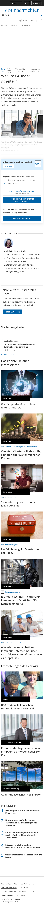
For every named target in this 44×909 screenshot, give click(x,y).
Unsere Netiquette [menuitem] (7, 895)
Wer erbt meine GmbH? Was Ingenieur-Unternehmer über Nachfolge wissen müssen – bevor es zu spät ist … (22, 653)
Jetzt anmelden (12, 312)
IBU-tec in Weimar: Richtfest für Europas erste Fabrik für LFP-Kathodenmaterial (20, 600)
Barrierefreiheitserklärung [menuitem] (10, 899)
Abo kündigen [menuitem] (6, 884)
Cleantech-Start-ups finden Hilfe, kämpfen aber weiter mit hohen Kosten (21, 454)
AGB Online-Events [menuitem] (27, 884)
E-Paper (17, 3)
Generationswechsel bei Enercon (21, 794)
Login (37, 3)
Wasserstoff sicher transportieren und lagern (23, 856)
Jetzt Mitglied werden (22, 218)
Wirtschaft (14, 25)
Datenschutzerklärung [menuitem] (9, 888)
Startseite (4, 25)
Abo (26, 3)
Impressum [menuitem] (21, 895)
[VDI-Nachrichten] (22, 10)
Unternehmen (26, 25)
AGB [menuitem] (15, 884)
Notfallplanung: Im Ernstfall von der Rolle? (20, 550)
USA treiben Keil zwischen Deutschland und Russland (17, 706)
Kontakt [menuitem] (31, 891)
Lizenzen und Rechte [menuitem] (8, 891)
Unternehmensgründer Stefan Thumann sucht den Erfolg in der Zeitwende (21, 823)
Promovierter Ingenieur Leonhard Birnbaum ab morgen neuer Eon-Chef (22, 751)
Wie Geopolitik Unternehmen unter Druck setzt (19, 405)
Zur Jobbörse (6, 354)
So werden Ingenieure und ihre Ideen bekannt (20, 503)
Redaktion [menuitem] (22, 891)
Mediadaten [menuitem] (24, 887)
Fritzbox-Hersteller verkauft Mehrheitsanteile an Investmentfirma (23, 846)
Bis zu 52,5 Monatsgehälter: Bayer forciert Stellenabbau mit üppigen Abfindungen (21, 835)
